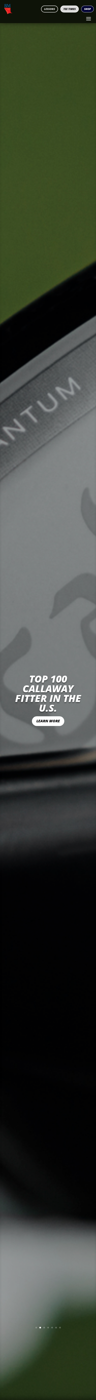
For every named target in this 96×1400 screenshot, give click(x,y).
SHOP (87, 9)
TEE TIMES (69, 9)
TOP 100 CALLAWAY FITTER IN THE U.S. (48, 693)
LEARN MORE (48, 720)
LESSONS (49, 9)
